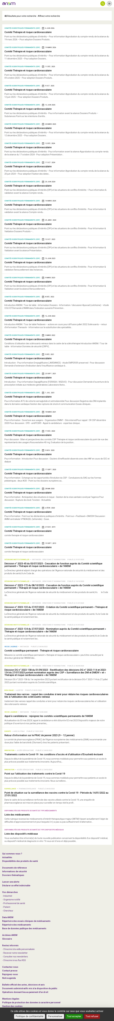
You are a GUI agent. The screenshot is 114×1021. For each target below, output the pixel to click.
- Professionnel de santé (13, 903)
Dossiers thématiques (13, 875)
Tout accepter (74, 1016)
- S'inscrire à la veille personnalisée (18, 949)
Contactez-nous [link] (10, 967)
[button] (102, 3)
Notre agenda (9, 978)
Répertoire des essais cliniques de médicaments (26, 921)
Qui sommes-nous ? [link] (12, 854)
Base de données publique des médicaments (24, 928)
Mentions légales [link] (10, 999)
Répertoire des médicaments (16, 925)
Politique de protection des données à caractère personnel (31, 1002)
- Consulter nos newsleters (15, 956)
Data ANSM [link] (7, 917)
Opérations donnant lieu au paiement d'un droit (25, 992)
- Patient (6, 907)
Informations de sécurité (14, 871)
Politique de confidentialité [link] (29, 1016)
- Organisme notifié (11, 899)
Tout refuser (92, 1016)
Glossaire (7, 939)
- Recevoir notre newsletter (15, 953)
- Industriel (7, 896)
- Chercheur (7, 911)
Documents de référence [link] (14, 868)
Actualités (7, 857)
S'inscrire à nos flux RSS (14, 960)
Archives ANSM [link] (9, 935)
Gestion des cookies (12, 1006)
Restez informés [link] (10, 945)
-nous (10, 974)
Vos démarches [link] (10, 892)
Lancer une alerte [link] (10, 882)
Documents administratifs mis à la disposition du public (29, 988)
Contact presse (9, 970)
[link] (9, 3)
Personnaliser (55, 1016)
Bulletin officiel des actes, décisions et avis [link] (23, 985)
